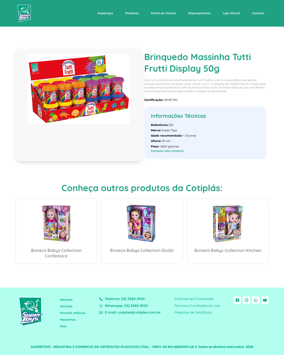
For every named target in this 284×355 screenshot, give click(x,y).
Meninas (66, 299)
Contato (258, 13)
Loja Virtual (231, 13)
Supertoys (105, 13)
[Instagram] (246, 300)
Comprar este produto (167, 151)
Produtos (132, 13)
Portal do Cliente (163, 13)
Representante (199, 13)
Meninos (66, 306)
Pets (63, 326)
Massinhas (68, 319)
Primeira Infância (72, 313)
